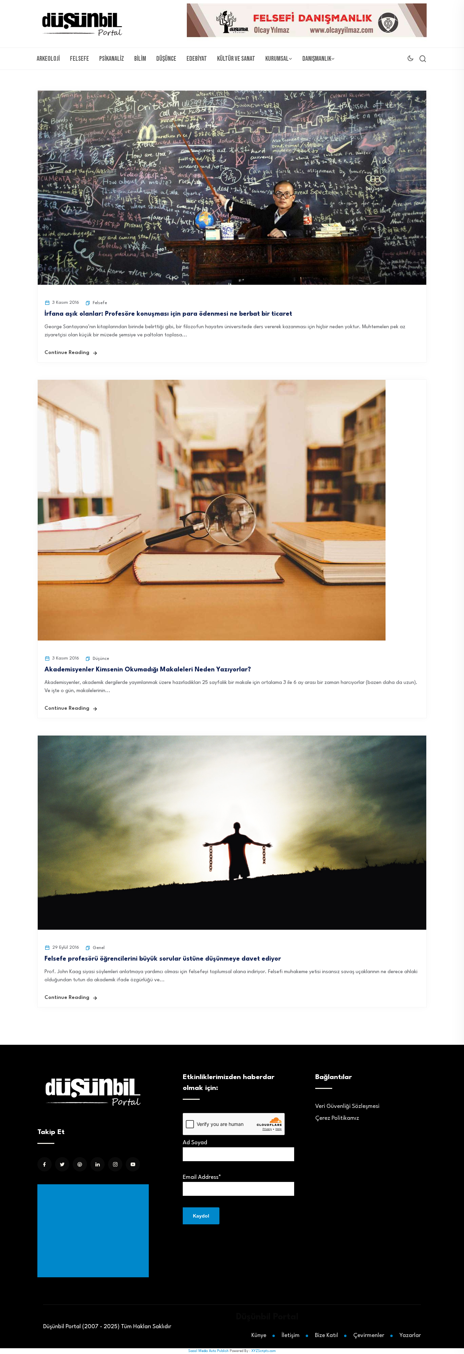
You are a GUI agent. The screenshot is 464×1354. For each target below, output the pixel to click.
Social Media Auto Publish (208, 1351)
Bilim (140, 59)
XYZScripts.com (263, 1351)
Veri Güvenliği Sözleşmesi (347, 1106)
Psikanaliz (111, 59)
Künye (258, 1335)
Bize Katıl (326, 1335)
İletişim (291, 1335)
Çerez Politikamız (337, 1118)
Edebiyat (196, 59)
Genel (99, 948)
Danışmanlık (316, 59)
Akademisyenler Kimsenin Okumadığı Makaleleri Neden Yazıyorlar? (147, 670)
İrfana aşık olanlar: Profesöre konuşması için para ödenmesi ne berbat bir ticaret (168, 314)
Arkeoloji (48, 59)
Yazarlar (410, 1335)
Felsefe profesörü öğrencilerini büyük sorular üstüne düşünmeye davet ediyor (162, 959)
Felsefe (79, 59)
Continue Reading (66, 352)
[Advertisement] (94, 1230)
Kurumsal (277, 59)
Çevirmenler (368, 1335)
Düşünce (166, 59)
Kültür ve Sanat (236, 59)
